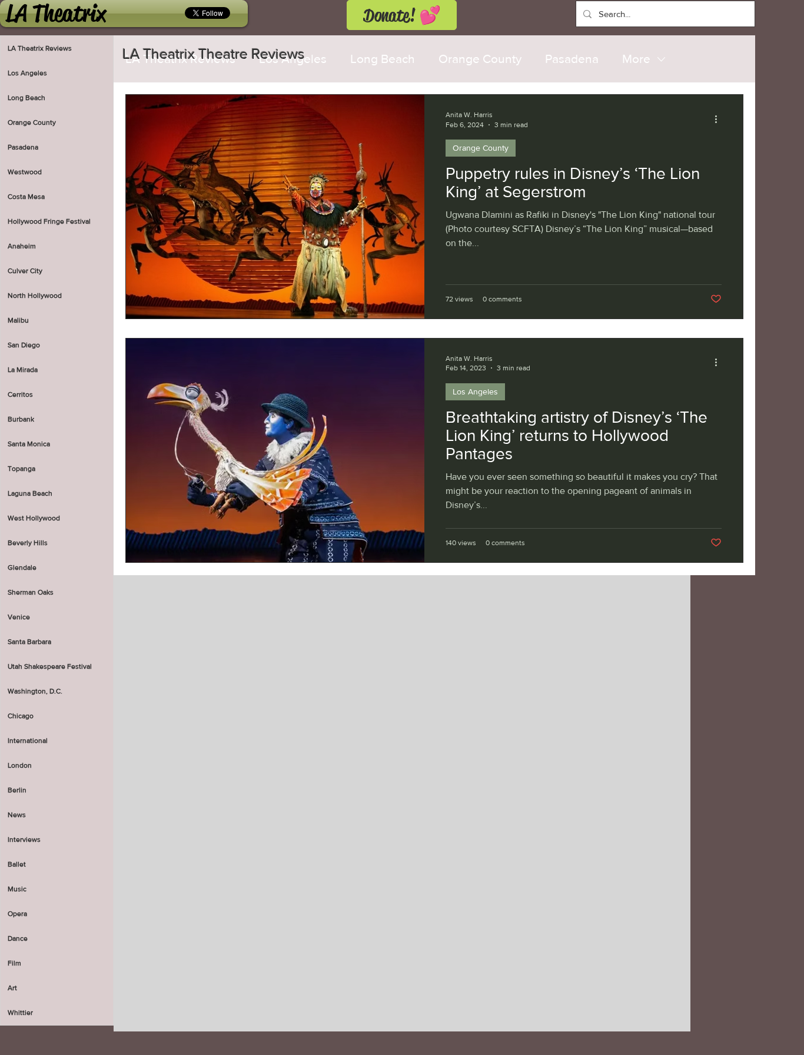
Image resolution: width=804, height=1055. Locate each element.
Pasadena (572, 58)
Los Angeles (475, 391)
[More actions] (720, 119)
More (636, 58)
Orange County (479, 58)
